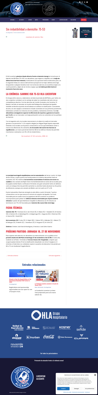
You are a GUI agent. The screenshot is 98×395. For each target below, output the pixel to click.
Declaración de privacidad (78, 392)
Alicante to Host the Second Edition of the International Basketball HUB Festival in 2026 (20, 280)
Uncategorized (9, 32)
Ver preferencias (89, 388)
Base (36, 287)
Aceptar (63, 388)
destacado (40, 287)
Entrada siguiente (55, 255)
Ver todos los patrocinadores (49, 353)
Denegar (76, 388)
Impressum (87, 392)
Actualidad (12, 19)
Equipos (36, 19)
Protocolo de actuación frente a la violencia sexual (49, 360)
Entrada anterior (12, 255)
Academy (53, 19)
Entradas (30, 19)
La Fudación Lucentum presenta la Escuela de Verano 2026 (46, 284)
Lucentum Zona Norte (63, 19)
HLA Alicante (21, 19)
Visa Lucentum (73, 19)
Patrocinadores (45, 19)
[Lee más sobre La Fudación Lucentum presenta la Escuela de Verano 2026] (47, 275)
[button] (95, 375)
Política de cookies (67, 392)
